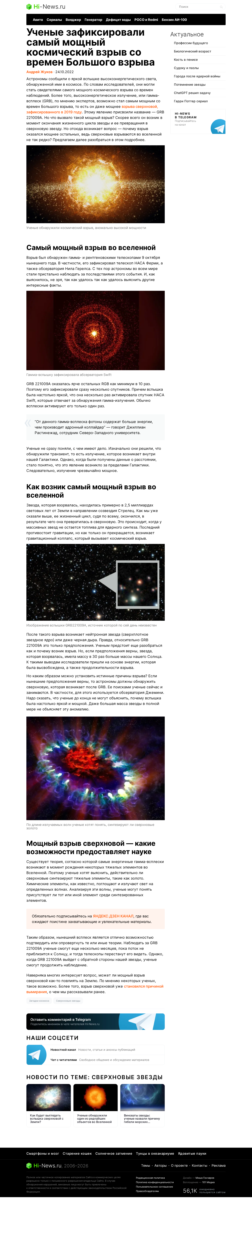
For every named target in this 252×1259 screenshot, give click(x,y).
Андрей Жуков (39, 72)
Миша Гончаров (205, 1177)
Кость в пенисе (186, 59)
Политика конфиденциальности (155, 1182)
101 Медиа (208, 1182)
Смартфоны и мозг (42, 1153)
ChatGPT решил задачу (192, 93)
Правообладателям (147, 1191)
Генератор (93, 20)
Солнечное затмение (113, 1153)
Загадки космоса (39, 1000)
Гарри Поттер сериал (191, 101)
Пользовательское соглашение (154, 1186)
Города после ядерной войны (197, 76)
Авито (38, 20)
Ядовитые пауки (192, 1153)
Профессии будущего (191, 43)
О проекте (179, 1165)
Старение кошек (77, 1153)
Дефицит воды (118, 20)
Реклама (219, 1165)
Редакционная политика (150, 1177)
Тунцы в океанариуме (155, 1153)
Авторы (160, 1165)
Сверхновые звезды (68, 1000)
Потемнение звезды (190, 84)
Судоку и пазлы (186, 68)
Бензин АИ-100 (174, 20)
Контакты (199, 1165)
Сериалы (54, 20)
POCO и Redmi (146, 20)
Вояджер (73, 20)
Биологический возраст (192, 51)
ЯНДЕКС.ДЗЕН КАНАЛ (113, 916)
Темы (145, 1165)
